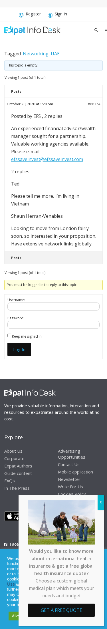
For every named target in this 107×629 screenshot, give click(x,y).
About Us (13, 451)
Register (33, 14)
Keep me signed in (27, 336)
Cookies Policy (72, 494)
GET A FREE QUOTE (61, 610)
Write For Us (70, 486)
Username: (16, 299)
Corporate (14, 458)
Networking (36, 54)
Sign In (61, 14)
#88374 (94, 104)
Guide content (18, 473)
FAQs (9, 480)
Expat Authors (18, 466)
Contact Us (69, 464)
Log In (19, 349)
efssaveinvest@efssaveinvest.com (47, 159)
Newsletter (69, 479)
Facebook (19, 544)
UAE (55, 54)
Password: (15, 318)
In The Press (17, 488)
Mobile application (75, 472)
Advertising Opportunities (71, 454)
